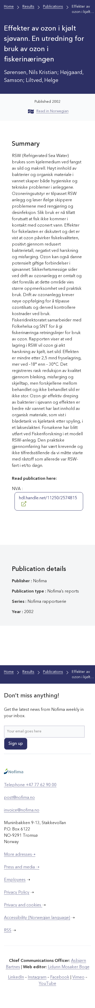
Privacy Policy (16, 892)
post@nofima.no (19, 798)
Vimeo (78, 977)
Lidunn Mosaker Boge (68, 967)
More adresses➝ (19, 855)
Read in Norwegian (52, 111)
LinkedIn (16, 977)
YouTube (47, 984)
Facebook (59, 977)
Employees (15, 880)
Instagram (37, 977)
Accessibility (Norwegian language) (37, 918)
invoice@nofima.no (21, 810)
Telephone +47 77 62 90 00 (30, 785)
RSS (7, 930)
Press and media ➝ (21, 867)
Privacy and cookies (23, 905)
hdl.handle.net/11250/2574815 (48, 498)
